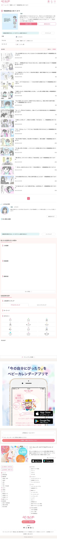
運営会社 (14, 531)
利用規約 (25, 534)
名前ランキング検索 (35, 468)
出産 (3, 482)
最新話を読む (47, 24)
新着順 (54, 49)
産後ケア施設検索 (6, 502)
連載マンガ (12, 5)
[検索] (51, 1)
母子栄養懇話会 (34, 513)
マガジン (33, 472)
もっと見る (27, 291)
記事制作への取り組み (7, 466)
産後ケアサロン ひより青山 (36, 503)
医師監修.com (34, 501)
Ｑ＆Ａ (4, 487)
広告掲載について (50, 531)
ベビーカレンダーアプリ (36, 486)
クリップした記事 (28, 357)
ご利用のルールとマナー (28, 433)
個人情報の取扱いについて (22, 531)
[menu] (54, 1)
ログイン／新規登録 (28, 522)
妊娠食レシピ (5, 495)
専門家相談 (4, 474)
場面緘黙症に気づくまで (22, 5)
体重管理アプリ (34, 488)
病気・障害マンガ (21, 40)
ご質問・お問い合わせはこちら (28, 440)
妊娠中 (4, 480)
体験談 (4, 489)
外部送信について (31, 531)
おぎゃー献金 (33, 511)
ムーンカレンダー (34, 492)
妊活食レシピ (5, 497)
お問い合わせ (30, 534)
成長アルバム (5, 499)
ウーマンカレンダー (35, 494)
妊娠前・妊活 (5, 478)
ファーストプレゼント (35, 482)
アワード (33, 470)
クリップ (48, 33)
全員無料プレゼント (35, 480)
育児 (3, 484)
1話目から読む (28, 24)
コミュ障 (22, 44)
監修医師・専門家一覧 (7, 469)
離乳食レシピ (5, 493)
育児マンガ (30, 40)
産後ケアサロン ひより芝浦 (36, 505)
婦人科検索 (5, 506)
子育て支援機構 (34, 509)
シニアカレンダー (34, 496)
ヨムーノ (33, 499)
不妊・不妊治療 (6, 486)
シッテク (33, 498)
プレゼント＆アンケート (36, 478)
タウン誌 (33, 474)
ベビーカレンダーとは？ (7, 531)
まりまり (20, 37)
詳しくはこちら (50, 458)
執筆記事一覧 (51, 216)
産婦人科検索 (5, 504)
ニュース (6, 5)
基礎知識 (4, 476)
